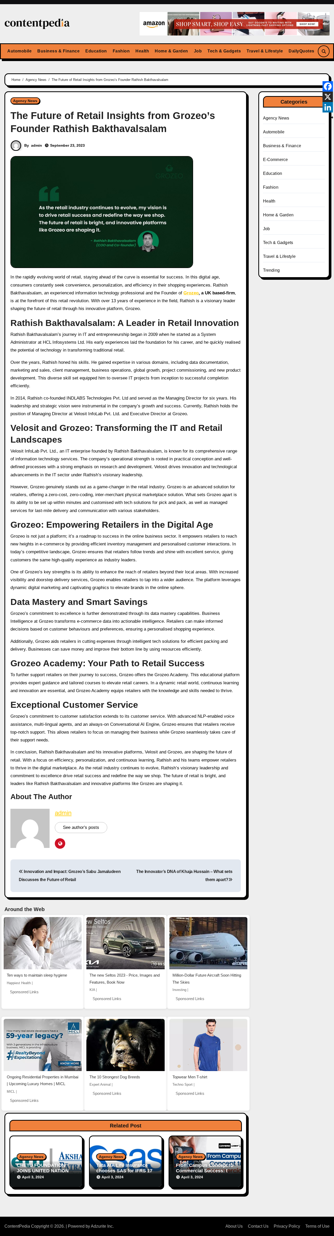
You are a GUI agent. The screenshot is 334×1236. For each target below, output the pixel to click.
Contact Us (258, 1226)
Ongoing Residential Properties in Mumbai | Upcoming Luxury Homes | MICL (42, 1080)
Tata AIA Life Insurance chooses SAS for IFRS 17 (124, 1168)
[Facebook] (328, 86)
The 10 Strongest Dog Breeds (115, 1077)
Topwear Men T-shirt (189, 1077)
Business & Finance (58, 51)
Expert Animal (100, 1084)
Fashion (121, 51)
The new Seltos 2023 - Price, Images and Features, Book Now (125, 978)
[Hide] (332, 117)
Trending (271, 270)
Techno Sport (182, 1084)
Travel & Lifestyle (265, 51)
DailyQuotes (301, 51)
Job (198, 51)
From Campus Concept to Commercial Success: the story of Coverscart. (204, 1171)
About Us (234, 1226)
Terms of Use (317, 1226)
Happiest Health (19, 983)
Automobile (19, 51)
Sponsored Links (24, 992)
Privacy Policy (287, 1226)
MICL (11, 1092)
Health (142, 51)
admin (36, 145)
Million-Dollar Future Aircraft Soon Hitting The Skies (206, 978)
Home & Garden (171, 51)
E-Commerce (275, 159)
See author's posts (81, 827)
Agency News (25, 101)
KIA (92, 990)
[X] (328, 97)
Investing (179, 990)
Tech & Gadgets (224, 51)
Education (96, 51)
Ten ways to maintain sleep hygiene (37, 975)
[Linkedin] (328, 107)
